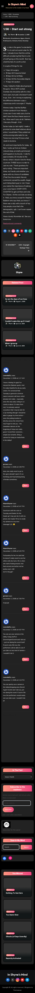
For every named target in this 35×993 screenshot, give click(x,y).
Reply (26, 446)
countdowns (16, 38)
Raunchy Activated (13, 958)
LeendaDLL (7, 375)
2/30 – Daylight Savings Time (24, 246)
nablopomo (8, 41)
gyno (23, 38)
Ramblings (10, 890)
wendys (25, 41)
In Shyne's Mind (17, 4)
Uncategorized (9, 24)
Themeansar (17, 990)
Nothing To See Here (14, 893)
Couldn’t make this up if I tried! (17, 321)
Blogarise (27, 987)
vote (20, 41)
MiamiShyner (8, 503)
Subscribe (8, 810)
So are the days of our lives (16, 299)
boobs (8, 38)
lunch (28, 38)
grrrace (5, 464)
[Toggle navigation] (2, 6)
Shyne (13, 35)
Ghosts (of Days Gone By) (16, 936)
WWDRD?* (11, 245)
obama (15, 41)
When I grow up (11, 343)
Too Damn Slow (12, 915)
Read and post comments (12, 223)
